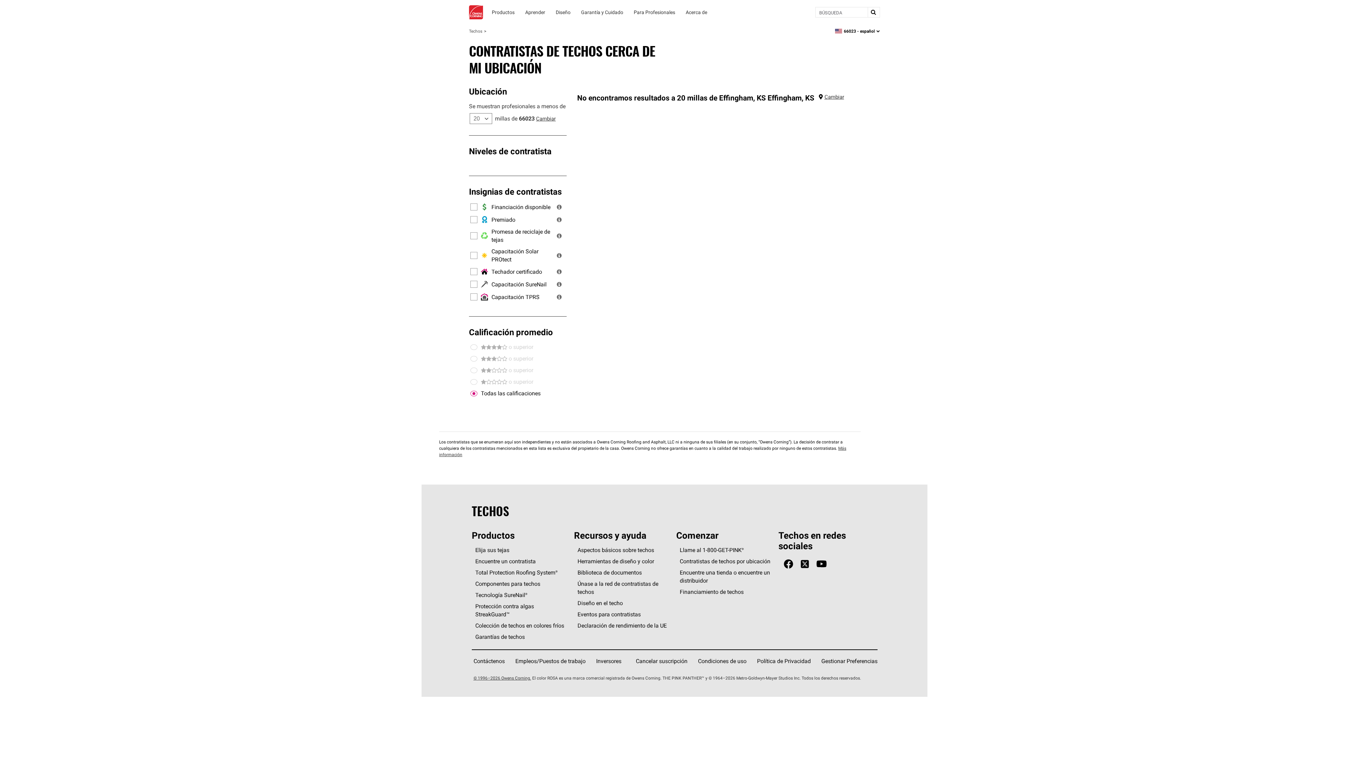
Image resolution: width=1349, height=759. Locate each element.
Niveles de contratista (510, 151)
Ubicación (488, 91)
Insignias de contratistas (515, 191)
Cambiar (546, 118)
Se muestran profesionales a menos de (517, 106)
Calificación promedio (511, 332)
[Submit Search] (873, 12)
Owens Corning (476, 12)
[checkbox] (474, 393)
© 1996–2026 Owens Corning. (502, 678)
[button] (559, 207)
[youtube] (821, 564)
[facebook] (788, 564)
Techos (475, 31)
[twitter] (805, 564)
